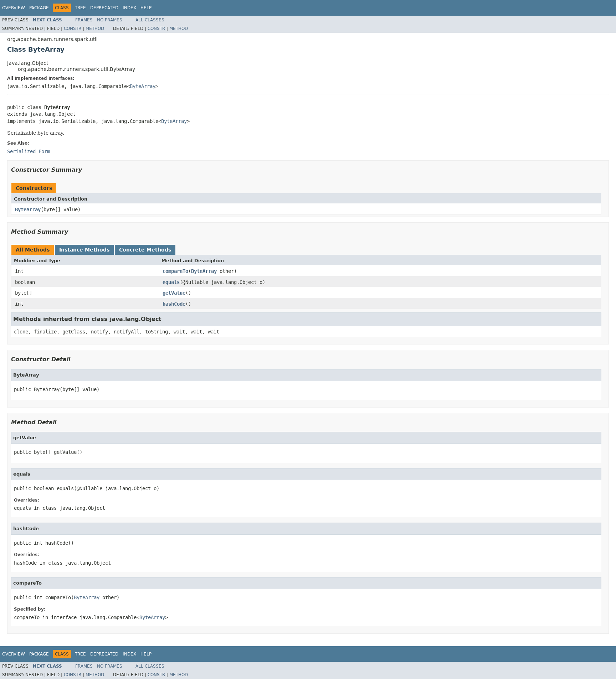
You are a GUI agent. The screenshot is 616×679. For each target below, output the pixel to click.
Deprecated (104, 7)
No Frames (109, 19)
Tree (80, 7)
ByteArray (142, 86)
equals (171, 282)
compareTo (175, 271)
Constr (72, 28)
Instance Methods (84, 250)
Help (146, 7)
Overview (13, 7)
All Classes (149, 19)
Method (95, 28)
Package (39, 7)
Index (129, 7)
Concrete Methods (145, 250)
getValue (174, 293)
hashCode (174, 304)
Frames (84, 19)
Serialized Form (28, 151)
